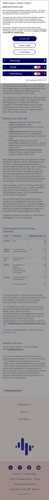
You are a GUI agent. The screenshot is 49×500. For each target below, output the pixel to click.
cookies (35, 31)
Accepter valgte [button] (24, 45)
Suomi (21, 7)
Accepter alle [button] (24, 39)
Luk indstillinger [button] (24, 52)
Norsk (10, 7)
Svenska (15, 7)
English (5, 7)
